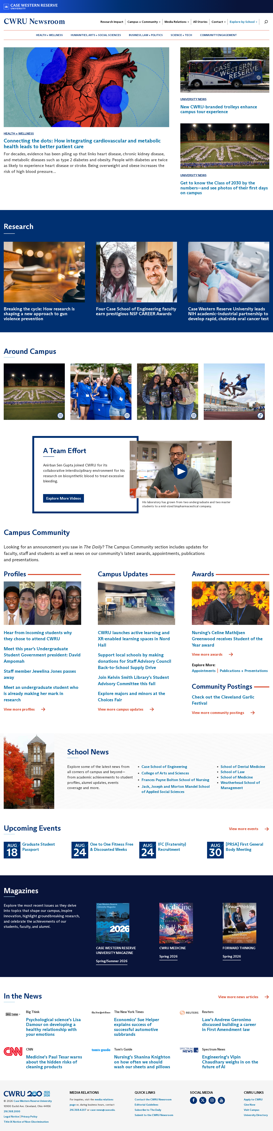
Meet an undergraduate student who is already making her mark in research (41, 693)
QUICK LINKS (145, 1093)
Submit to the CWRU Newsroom (154, 1115)
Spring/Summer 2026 (111, 961)
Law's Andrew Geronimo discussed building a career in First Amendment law (229, 1024)
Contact (218, 22)
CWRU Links (254, 1093)
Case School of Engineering (164, 766)
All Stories (200, 22)
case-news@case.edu (102, 1110)
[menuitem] (49, 35)
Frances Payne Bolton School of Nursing (175, 780)
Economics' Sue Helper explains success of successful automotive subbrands (136, 1027)
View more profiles (19, 709)
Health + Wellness (49, 35)
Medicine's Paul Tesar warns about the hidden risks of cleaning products (54, 1061)
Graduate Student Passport (38, 847)
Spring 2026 (168, 956)
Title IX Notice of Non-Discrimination (26, 1121)
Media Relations (176, 22)
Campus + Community (143, 22)
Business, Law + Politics (146, 35)
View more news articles (238, 997)
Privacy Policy (29, 1116)
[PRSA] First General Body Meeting (244, 847)
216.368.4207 (78, 1110)
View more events (243, 829)
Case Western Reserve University (33, 1101)
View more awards (207, 654)
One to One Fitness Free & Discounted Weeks (111, 847)
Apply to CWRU (253, 1099)
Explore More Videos (63, 498)
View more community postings (218, 712)
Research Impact (111, 22)
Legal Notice (11, 1116)
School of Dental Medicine (243, 766)
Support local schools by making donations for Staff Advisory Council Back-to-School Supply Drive (134, 661)
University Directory (256, 1115)
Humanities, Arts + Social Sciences (96, 35)
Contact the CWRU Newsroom (153, 1099)
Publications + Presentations (244, 670)
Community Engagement (218, 35)
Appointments (204, 670)
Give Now (249, 1104)
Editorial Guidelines (146, 1104)
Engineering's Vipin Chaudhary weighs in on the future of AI (230, 1061)
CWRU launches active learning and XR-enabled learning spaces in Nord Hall (134, 639)
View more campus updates (120, 709)
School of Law (233, 772)
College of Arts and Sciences (165, 773)
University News (193, 99)
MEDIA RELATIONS (84, 1093)
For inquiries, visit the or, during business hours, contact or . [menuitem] (92, 1105)
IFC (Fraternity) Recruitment (172, 847)
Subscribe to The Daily (148, 1110)
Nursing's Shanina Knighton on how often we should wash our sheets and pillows (142, 1061)
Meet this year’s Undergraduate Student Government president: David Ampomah (42, 655)
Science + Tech (181, 35)
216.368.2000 (12, 1111)
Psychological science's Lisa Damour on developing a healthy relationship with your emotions (53, 1027)
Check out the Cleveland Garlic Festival (223, 700)
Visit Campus (251, 1110)
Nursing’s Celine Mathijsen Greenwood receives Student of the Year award (227, 639)
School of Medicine (237, 777)
